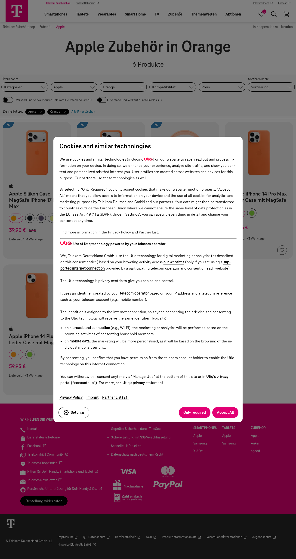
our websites (173, 262)
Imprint (92, 397)
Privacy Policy (71, 397)
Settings (77, 412)
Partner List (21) (115, 397)
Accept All (225, 412)
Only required (194, 412)
